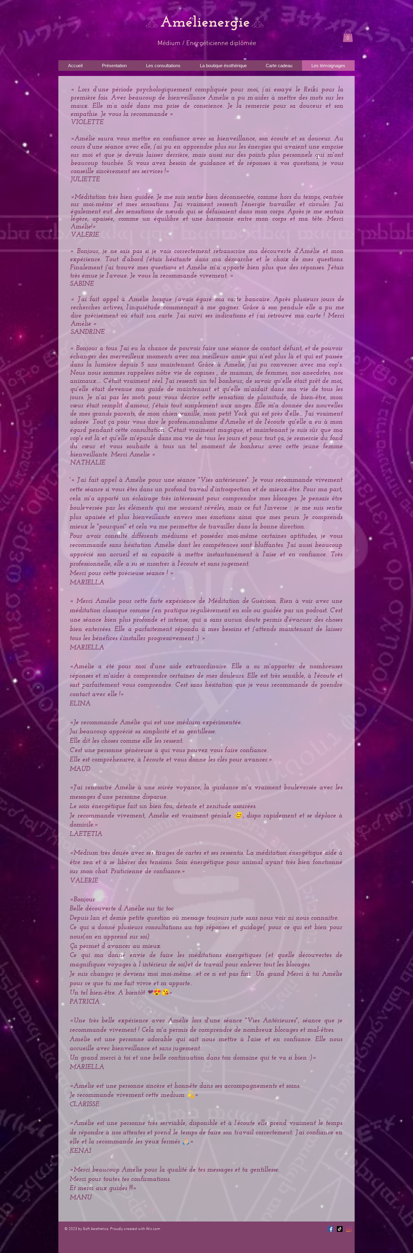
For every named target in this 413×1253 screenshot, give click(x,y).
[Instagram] (349, 1229)
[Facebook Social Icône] (330, 1229)
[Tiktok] (340, 1229)
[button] (348, 35)
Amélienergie (205, 23)
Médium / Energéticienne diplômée (207, 43)
